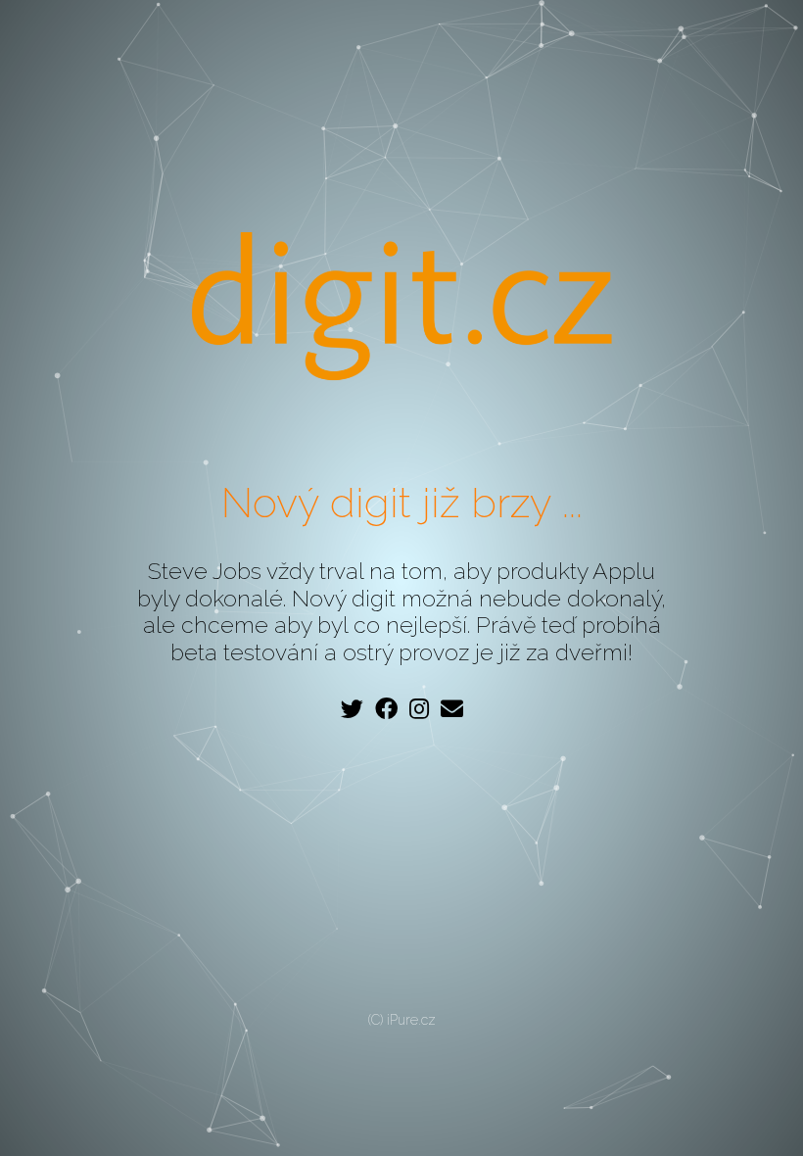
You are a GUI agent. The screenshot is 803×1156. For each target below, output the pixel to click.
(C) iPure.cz (402, 1020)
